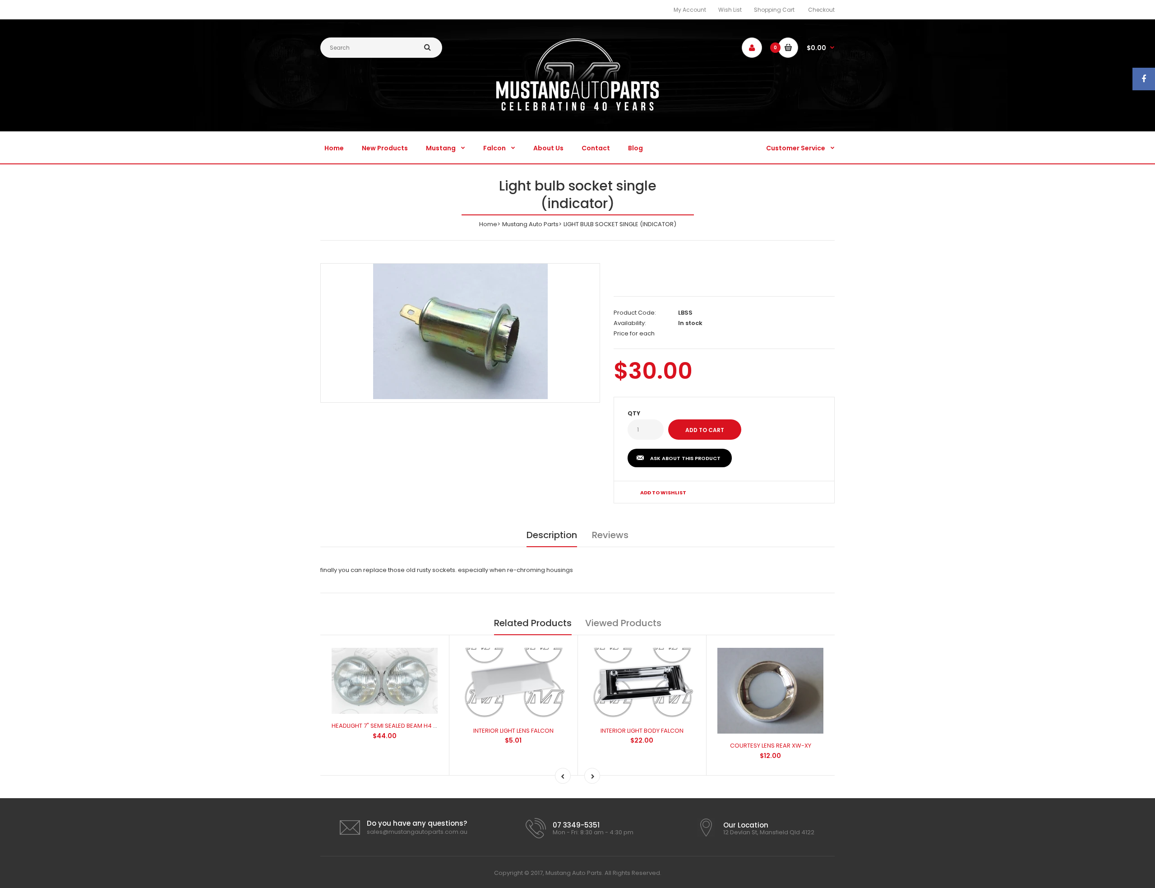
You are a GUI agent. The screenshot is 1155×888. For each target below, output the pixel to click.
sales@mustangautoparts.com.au (417, 832)
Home (488, 224)
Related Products (533, 623)
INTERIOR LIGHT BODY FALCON (642, 730)
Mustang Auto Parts (530, 224)
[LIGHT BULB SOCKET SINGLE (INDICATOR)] (460, 331)
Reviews (610, 535)
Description (552, 535)
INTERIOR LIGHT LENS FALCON (513, 730)
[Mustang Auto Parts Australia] (577, 108)
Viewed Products (623, 623)
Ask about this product (685, 458)
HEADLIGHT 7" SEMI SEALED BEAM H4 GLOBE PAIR (399, 725)
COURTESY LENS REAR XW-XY (770, 745)
